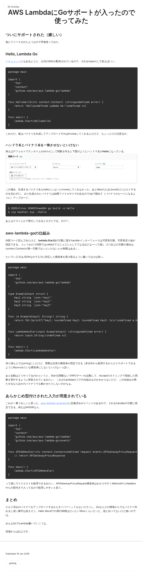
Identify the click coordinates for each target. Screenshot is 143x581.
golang (12, 563)
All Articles (13, 6)
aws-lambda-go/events (54, 403)
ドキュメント (13, 61)
